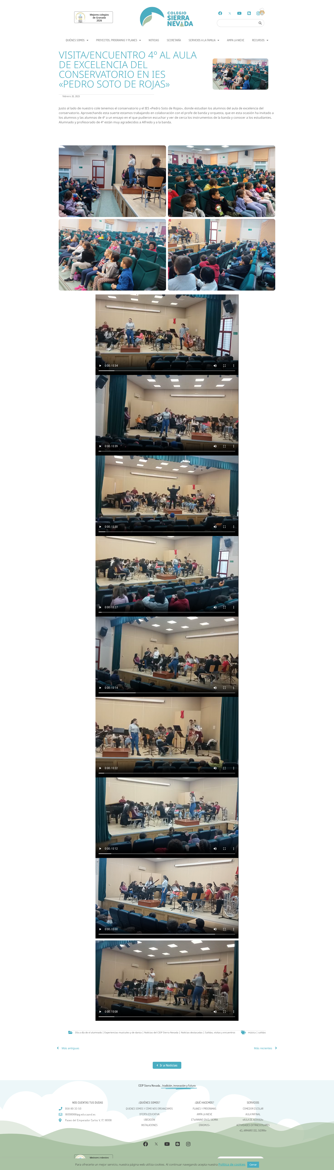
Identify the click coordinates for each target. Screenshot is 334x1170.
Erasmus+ (204, 1125)
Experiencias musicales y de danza (123, 1032)
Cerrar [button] (253, 1164)
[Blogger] (249, 13)
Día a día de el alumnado (88, 1032)
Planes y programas (204, 1108)
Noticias (154, 40)
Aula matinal (252, 1114)
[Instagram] (188, 1144)
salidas (262, 1032)
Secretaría (174, 40)
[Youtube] (239, 13)
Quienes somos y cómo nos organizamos (149, 1108)
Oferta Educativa (149, 1114)
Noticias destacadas (192, 1032)
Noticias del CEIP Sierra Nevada (161, 1032)
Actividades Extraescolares (253, 1125)
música (252, 1032)
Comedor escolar (253, 1108)
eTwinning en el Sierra (204, 1119)
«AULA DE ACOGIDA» (253, 1119)
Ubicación (149, 1119)
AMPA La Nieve (235, 40)
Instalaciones (149, 1125)
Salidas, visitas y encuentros (220, 1032)
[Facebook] (220, 13)
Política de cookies (231, 1164)
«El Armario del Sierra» (252, 1130)
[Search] (260, 23)
